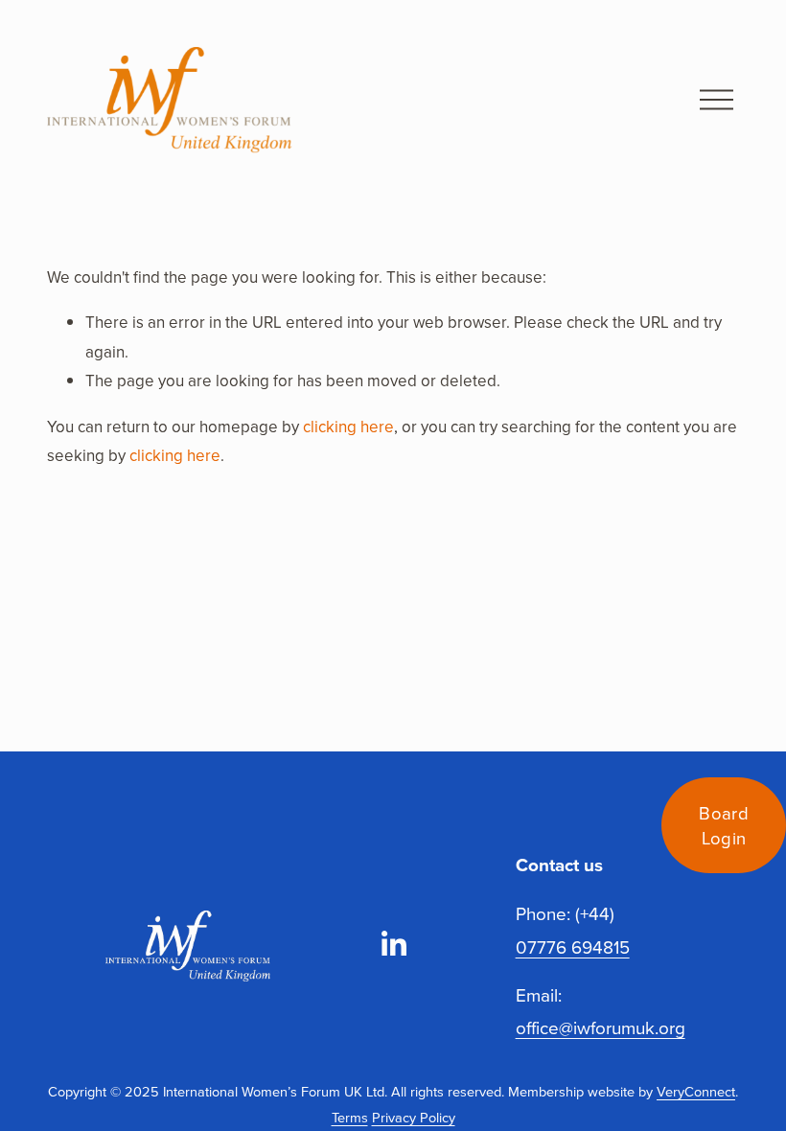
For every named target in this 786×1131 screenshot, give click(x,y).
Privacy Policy (413, 1117)
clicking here (348, 426)
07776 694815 (573, 947)
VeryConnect (696, 1091)
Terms (350, 1117)
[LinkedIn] (393, 944)
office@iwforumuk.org (600, 1027)
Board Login (724, 825)
